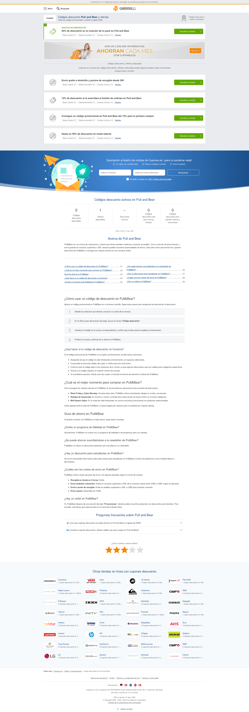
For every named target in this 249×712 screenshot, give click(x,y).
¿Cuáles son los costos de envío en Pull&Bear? (147, 277)
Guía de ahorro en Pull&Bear (76, 274)
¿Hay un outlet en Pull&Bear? (139, 281)
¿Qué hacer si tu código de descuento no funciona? (86, 278)
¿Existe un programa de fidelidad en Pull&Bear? (84, 282)
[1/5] (109, 550)
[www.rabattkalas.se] (130, 685)
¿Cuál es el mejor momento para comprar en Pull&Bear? (88, 270)
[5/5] (140, 550)
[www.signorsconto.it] (140, 685)
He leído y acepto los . (151, 179)
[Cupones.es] (124, 8)
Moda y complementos (73, 671)
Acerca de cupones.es (99, 678)
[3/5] (124, 550)
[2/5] (117, 550)
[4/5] (132, 550)
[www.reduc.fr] (126, 685)
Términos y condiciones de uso (128, 678)
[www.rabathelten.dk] (135, 685)
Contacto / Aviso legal (150, 678)
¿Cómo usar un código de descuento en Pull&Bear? (86, 266)
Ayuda (112, 678)
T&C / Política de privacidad (159, 179)
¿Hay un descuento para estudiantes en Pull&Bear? (148, 273)
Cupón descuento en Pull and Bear (97, 671)
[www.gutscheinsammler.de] (121, 685)
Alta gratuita (183, 172)
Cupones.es (58, 671)
